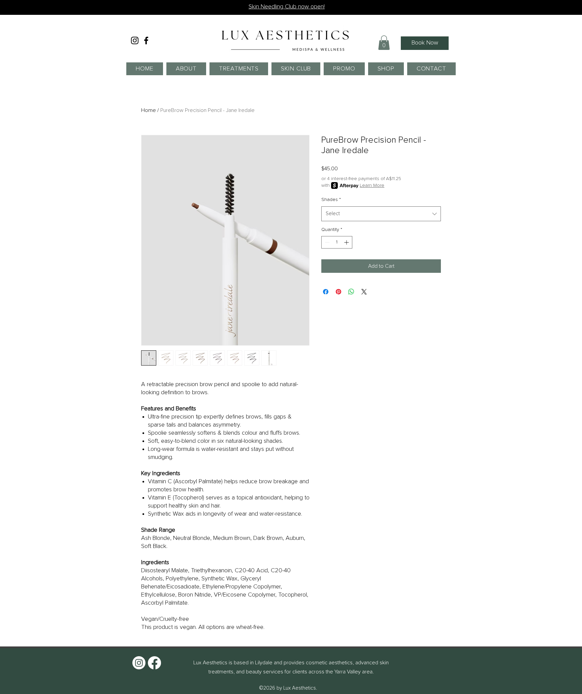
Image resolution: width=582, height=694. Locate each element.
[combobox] (381, 213)
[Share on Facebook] (326, 292)
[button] (384, 42)
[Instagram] (135, 40)
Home (148, 110)
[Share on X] (364, 292)
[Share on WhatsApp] (351, 292)
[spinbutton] (337, 242)
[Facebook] (146, 40)
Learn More (372, 185)
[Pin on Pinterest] (338, 292)
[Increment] (347, 242)
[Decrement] (326, 242)
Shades (331, 199)
